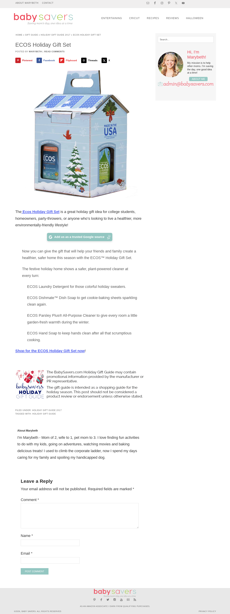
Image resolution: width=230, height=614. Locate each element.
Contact (48, 3)
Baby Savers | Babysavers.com (43, 19)
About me (198, 79)
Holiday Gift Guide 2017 (55, 35)
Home (19, 35)
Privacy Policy (207, 611)
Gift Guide (31, 35)
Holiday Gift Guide (44, 414)
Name (27, 536)
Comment (30, 500)
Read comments (54, 51)
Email (26, 553)
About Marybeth (26, 3)
